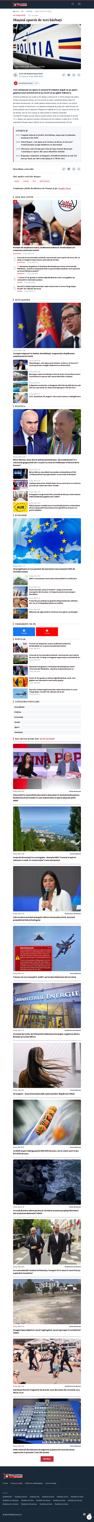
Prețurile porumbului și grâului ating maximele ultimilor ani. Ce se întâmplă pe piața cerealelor (53, 602)
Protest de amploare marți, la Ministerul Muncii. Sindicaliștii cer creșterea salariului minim (50, 645)
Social (19, 282)
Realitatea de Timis (27, 1500)
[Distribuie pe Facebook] (69, 75)
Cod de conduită (51, 1483)
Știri (23, 11)
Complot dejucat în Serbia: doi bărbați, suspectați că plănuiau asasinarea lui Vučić (48, 136)
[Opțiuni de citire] (89, 1517)
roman (26, 181)
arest (17, 181)
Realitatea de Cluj (62, 1497)
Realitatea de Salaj (59, 1500)
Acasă (17, 11)
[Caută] (72, 4)
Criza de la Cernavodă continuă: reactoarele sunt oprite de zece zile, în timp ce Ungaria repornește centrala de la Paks (48, 258)
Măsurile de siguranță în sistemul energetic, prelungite (53, 612)
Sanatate (21, 273)
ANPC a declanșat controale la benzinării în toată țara (53, 578)
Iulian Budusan (75, 791)
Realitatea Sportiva (21, 1497)
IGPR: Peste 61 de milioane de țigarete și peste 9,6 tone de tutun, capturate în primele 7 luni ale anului (44, 1451)
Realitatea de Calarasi (43, 1500)
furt (34, 181)
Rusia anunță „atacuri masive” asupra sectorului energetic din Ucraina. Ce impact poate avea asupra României (52, 592)
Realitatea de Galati (77, 1497)
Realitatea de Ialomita (75, 1500)
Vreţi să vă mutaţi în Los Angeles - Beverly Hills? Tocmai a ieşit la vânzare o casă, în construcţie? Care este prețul (44, 859)
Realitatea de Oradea (61, 1504)
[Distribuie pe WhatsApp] (74, 75)
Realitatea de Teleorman (10, 1500)
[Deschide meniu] (79, 4)
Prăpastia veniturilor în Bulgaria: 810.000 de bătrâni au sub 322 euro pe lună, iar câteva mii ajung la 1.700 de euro (49, 157)
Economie (17, 254)
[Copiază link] (64, 75)
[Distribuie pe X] (79, 75)
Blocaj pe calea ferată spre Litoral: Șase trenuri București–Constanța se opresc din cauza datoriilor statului (47, 150)
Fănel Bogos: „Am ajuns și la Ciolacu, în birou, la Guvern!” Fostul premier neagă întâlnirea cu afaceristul (47, 143)
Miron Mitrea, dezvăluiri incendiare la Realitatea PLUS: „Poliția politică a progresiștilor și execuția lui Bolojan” (53, 473)
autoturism (44, 181)
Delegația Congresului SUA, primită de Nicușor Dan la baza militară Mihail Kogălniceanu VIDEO (54, 495)
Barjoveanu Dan (35, 73)
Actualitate (29, 11)
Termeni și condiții (16, 1483)
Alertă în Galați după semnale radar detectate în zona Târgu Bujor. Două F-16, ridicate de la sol (53, 690)
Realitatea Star (34, 1497)
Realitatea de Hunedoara (29, 1504)
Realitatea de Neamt (73, 914)
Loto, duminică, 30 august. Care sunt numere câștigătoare (55, 396)
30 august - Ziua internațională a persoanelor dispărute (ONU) (44, 1094)
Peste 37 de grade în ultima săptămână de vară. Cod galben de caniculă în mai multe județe (52, 679)
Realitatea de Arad (48, 1497)
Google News (64, 188)
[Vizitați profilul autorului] (15, 75)
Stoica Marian (75, 854)
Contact (5, 1483)
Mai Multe (47, 1459)
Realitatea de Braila (46, 1504)
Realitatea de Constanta (10, 1504)
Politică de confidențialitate (34, 1483)
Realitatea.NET (7, 1497)
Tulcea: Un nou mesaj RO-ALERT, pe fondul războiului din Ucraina (44, 977)
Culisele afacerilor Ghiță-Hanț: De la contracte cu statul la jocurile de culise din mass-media (54, 484)
